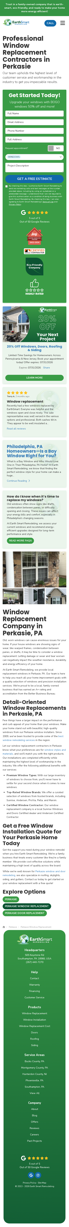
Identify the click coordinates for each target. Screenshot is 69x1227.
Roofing (34, 1039)
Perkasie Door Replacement (25, 913)
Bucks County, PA (34, 1061)
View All (34, 1093)
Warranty (34, 984)
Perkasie (11, 899)
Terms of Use (47, 201)
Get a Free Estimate (34, 179)
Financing (34, 991)
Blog (34, 1115)
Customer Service (34, 997)
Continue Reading (17, 481)
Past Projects (34, 1141)
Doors (34, 1032)
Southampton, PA (34, 1087)
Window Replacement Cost (34, 1026)
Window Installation (34, 1019)
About (34, 1109)
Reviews (34, 1128)
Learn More (34, 377)
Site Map (42, 1182)
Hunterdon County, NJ (34, 1074)
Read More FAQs (20, 540)
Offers (34, 1122)
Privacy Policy (15, 204)
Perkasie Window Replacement (27, 906)
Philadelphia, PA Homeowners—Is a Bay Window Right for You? (32, 451)
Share (46, 367)
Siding (34, 1045)
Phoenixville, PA (34, 1080)
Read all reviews (16, 428)
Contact (34, 978)
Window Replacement (34, 1013)
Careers (34, 1134)
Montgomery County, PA (34, 1067)
